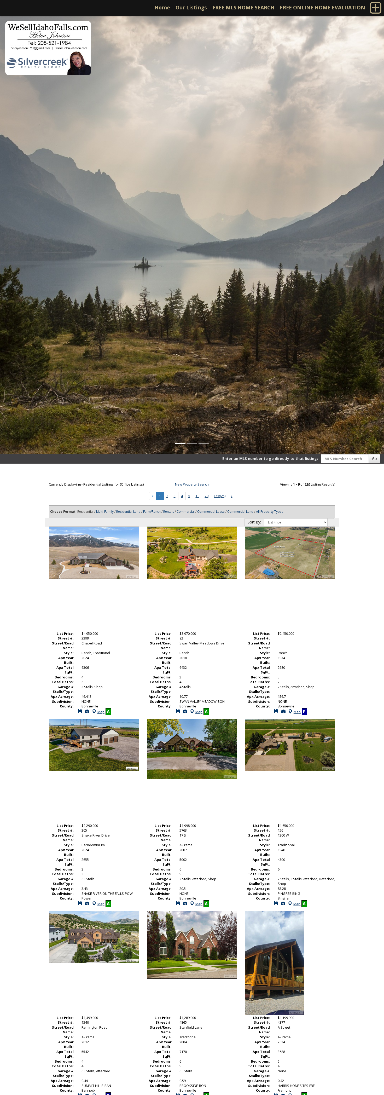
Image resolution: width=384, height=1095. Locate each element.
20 (206, 496)
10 (197, 496)
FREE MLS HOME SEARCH (243, 7)
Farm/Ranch (152, 511)
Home (162, 7)
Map (100, 712)
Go (374, 458)
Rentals (168, 511)
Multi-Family (105, 511)
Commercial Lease (211, 511)
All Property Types (269, 511)
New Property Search (192, 484)
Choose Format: (63, 511)
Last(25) (219, 496)
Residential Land (128, 511)
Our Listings (191, 7)
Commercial (186, 511)
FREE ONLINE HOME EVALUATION (322, 7)
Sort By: (254, 522)
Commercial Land (240, 511)
